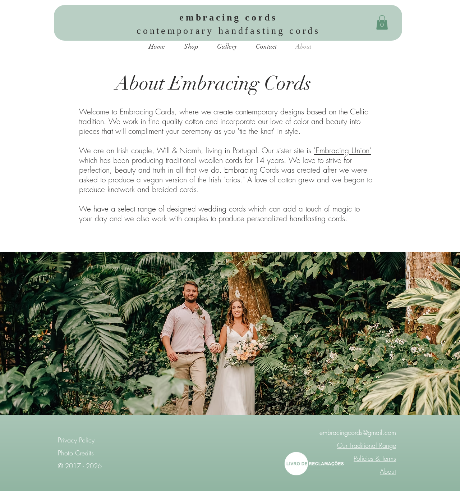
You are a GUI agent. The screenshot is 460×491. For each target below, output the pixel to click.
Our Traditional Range (366, 445)
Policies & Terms (375, 458)
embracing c (215, 17)
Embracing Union (342, 150)
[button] (382, 22)
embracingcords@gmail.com (357, 432)
